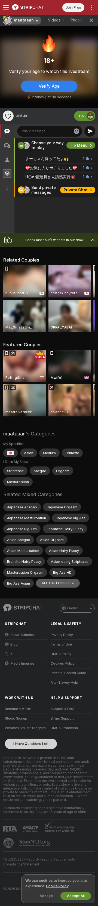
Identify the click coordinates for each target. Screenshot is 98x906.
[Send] (89, 131)
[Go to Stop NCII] (35, 843)
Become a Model (18, 709)
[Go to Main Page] (30, 7)
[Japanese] (10, 453)
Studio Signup (16, 718)
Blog (14, 644)
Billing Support (62, 718)
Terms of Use (61, 644)
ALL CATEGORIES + (58, 583)
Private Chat (75, 190)
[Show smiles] (76, 131)
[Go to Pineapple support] (9, 843)
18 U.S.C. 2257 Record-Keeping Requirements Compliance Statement (39, 862)
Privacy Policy (62, 635)
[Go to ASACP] (31, 829)
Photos (80, 20)
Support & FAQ (62, 709)
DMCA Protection (64, 728)
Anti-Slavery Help (64, 682)
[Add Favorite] (8, 115)
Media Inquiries (23, 663)
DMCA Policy (61, 654)
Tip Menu (79, 145)
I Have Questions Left (30, 744)
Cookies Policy (63, 663)
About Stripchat (22, 635)
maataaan (14, 434)
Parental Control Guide (68, 673)
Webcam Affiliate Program (25, 728)
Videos (56, 20)
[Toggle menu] (6, 7)
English (73, 608)
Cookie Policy (57, 886)
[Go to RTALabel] (10, 828)
